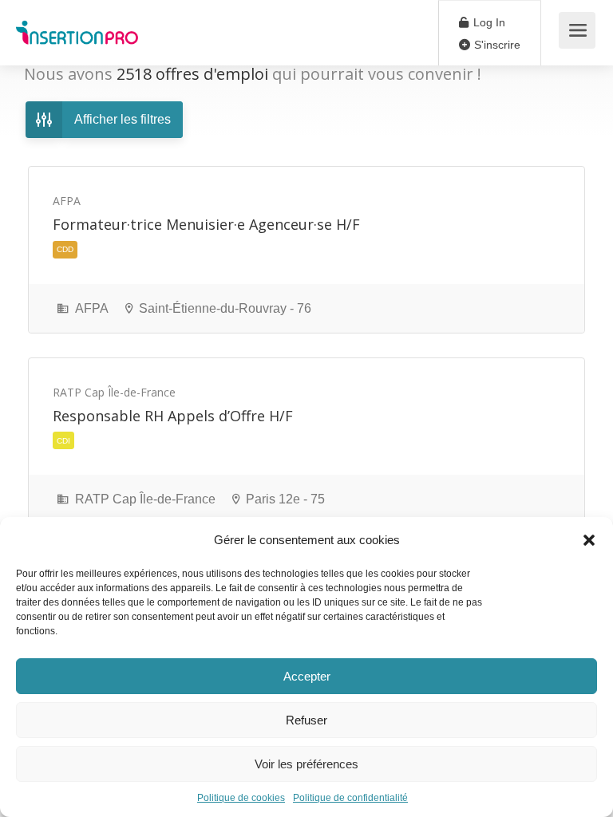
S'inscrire (495, 44)
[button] (589, 540)
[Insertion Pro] (77, 24)
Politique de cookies (241, 797)
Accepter (306, 676)
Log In (487, 22)
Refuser (306, 720)
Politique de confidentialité (350, 797)
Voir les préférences (306, 764)
